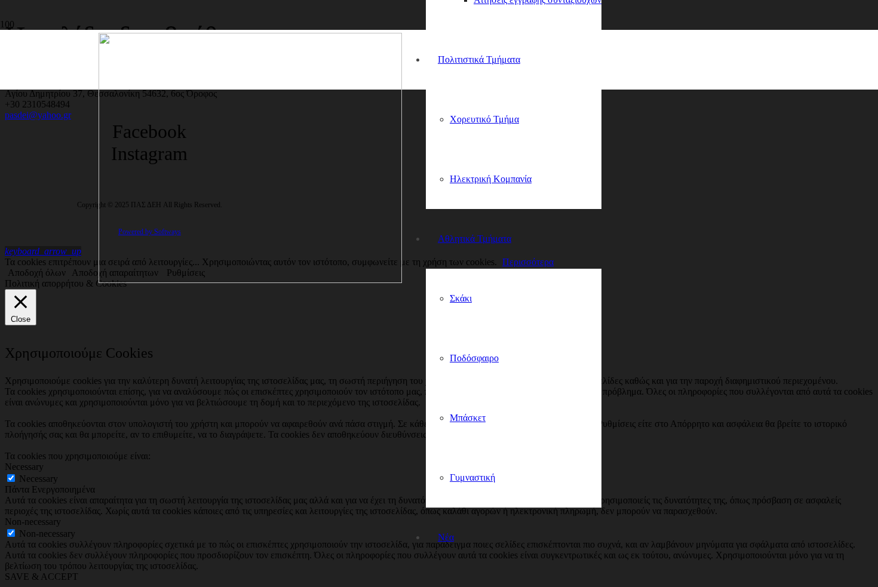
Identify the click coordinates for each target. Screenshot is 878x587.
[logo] (250, 280)
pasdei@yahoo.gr (38, 115)
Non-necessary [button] (33, 522)
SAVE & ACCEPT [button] (41, 576)
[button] (43, 251)
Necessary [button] (24, 467)
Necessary (38, 479)
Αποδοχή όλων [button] (37, 273)
